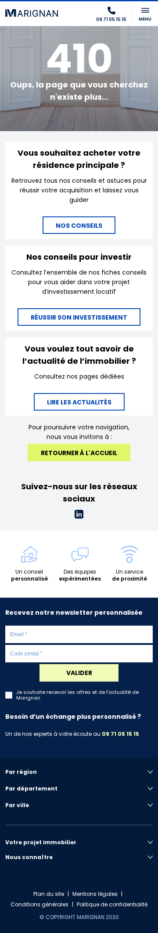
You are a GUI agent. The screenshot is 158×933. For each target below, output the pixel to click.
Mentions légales (95, 894)
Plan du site (48, 894)
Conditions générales (39, 904)
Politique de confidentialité (112, 904)
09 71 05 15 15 (120, 734)
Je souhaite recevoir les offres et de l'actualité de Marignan (77, 695)
